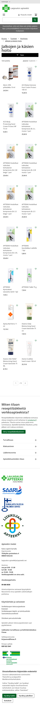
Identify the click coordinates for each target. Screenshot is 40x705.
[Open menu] (3, 14)
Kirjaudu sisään (26, 15)
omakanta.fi (32, 420)
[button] (20, 55)
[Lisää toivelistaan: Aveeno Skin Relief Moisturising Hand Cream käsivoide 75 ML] (17, 341)
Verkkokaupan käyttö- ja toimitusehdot (16, 611)
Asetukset (7, 701)
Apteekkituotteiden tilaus (13, 459)
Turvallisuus (8, 440)
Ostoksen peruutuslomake (11, 618)
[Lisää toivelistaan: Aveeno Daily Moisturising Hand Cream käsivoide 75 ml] (36, 305)
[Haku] (35, 19)
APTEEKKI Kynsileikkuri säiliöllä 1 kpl (29, 248)
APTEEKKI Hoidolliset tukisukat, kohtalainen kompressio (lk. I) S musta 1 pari (29, 209)
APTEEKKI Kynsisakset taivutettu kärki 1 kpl (10, 289)
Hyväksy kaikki (9, 696)
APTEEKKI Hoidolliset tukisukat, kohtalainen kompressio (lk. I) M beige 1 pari (10, 167)
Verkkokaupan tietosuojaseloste (13, 606)
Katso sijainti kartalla (9, 549)
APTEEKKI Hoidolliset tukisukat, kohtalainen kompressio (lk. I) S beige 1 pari (10, 209)
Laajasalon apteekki (19, 8)
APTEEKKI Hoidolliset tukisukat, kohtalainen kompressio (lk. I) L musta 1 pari (29, 126)
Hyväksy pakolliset (26, 696)
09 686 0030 (6, 585)
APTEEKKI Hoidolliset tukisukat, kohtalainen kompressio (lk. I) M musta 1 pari (29, 167)
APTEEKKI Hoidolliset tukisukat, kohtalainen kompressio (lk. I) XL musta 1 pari (10, 250)
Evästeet (5, 609)
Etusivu (4, 39)
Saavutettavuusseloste (10, 613)
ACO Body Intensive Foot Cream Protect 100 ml (29, 87)
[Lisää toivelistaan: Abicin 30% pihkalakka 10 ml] (17, 67)
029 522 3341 (6, 646)
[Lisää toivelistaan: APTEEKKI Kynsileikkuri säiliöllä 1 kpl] (36, 227)
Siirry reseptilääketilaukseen (13, 432)
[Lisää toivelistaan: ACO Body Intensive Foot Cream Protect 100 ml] (36, 67)
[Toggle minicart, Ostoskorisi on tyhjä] (36, 14)
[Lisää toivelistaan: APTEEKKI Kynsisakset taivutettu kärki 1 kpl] (17, 269)
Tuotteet (13, 39)
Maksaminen (8, 446)
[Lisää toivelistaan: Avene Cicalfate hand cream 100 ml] (36, 341)
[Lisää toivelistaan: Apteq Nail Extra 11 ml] (17, 305)
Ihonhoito (24, 39)
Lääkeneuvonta (9, 452)
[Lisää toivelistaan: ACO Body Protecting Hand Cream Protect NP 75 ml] (17, 103)
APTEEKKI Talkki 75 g (29, 287)
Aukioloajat (5, 2)
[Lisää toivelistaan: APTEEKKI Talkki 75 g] (36, 269)
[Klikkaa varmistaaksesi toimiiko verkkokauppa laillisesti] (20, 658)
